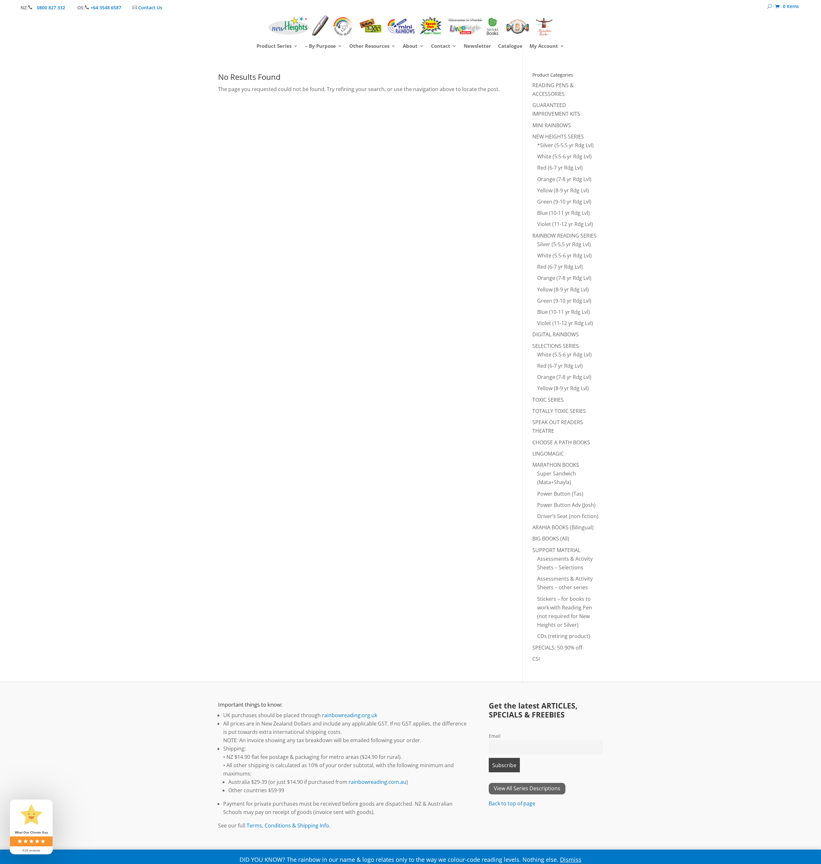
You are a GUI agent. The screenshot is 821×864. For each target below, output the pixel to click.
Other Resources (369, 46)
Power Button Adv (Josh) (566, 504)
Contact (440, 46)
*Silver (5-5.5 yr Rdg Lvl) (565, 145)
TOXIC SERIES (548, 399)
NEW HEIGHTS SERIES (558, 136)
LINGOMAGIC (548, 453)
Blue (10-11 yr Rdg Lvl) (563, 212)
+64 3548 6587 (105, 7)
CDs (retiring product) (563, 636)
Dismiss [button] (570, 859)
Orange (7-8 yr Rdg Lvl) (564, 179)
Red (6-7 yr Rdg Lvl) (560, 167)
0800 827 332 (51, 7)
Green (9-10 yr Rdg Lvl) (564, 201)
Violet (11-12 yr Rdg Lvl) (565, 224)
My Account (543, 46)
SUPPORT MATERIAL (556, 550)
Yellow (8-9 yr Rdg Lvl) (563, 190)
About (410, 46)
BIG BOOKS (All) (550, 538)
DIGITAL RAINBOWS (555, 334)
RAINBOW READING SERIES (564, 235)
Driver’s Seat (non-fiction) (567, 516)
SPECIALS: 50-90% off (557, 647)
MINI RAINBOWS (551, 125)
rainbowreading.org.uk (349, 715)
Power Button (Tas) (560, 493)
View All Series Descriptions (527, 788)
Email (495, 736)
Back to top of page (512, 803)
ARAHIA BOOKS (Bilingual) (563, 527)
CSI (536, 658)
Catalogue (510, 46)
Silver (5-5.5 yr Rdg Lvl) (564, 244)
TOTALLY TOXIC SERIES (559, 411)
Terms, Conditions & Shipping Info (288, 825)
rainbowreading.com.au (377, 781)
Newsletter (477, 46)
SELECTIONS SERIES (555, 345)
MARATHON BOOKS (555, 464)
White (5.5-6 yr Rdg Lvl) (564, 156)
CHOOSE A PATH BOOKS (561, 442)
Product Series (274, 46)
